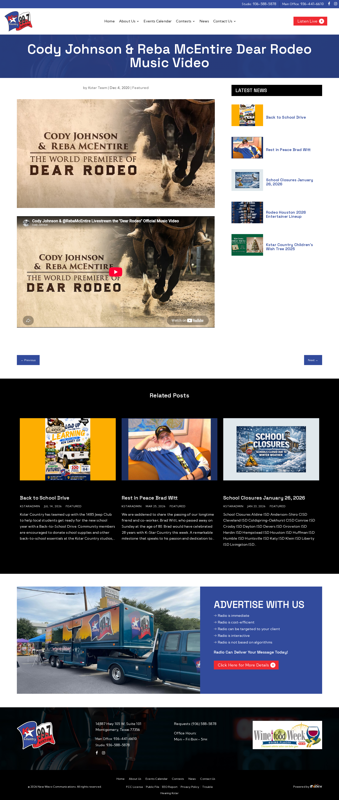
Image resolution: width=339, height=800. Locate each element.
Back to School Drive (286, 117)
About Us (127, 21)
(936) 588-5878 (203, 723)
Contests (183, 21)
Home (109, 21)
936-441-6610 (312, 4)
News (204, 21)
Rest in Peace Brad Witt (288, 149)
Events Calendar (158, 21)
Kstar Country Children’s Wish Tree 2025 (289, 246)
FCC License (134, 787)
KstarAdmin (30, 506)
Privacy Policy (190, 787)
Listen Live (307, 21)
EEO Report (169, 787)
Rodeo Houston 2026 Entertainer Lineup (286, 214)
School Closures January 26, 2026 (289, 182)
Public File (152, 787)
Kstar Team (97, 87)
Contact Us (222, 21)
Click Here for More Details (243, 665)
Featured (140, 87)
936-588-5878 (264, 4)
